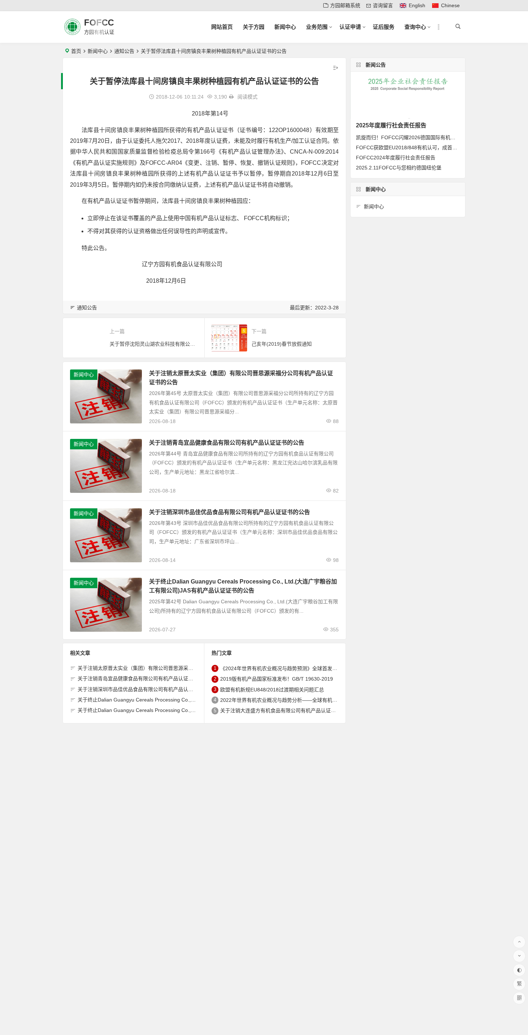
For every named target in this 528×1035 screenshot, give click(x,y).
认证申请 (350, 27)
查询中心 (415, 27)
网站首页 (222, 27)
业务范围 (317, 27)
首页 (76, 51)
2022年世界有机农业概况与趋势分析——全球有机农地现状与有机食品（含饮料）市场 (316, 700)
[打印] (231, 97)
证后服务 (383, 27)
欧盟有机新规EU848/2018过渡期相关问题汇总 (272, 690)
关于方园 (253, 27)
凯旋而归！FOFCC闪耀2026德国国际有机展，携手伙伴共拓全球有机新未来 (441, 137)
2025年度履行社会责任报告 (391, 125)
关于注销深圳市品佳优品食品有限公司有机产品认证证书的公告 (229, 512)
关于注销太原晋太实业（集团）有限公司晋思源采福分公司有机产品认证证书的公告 (171, 668)
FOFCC (99, 22)
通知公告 (124, 51)
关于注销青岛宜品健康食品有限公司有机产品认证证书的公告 (226, 443)
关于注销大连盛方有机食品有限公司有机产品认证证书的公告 (288, 710)
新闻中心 (285, 27)
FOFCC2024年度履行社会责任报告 (395, 157)
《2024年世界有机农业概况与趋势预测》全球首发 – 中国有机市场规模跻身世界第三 (314, 668)
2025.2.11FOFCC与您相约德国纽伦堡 (398, 168)
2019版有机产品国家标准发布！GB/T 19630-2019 (276, 679)
